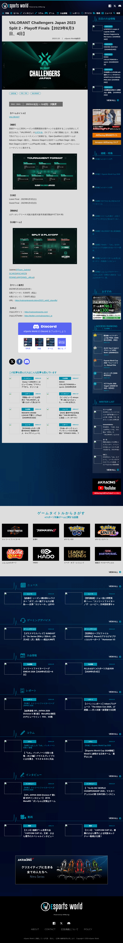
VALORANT (35, 93)
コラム (40, 13)
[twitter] (61, 923)
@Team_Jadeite (23, 270)
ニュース (108, 13)
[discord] (68, 923)
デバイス (88, 13)
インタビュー (28, 13)
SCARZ (12, 274)
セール (16, 13)
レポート (76, 13)
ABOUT (35, 929)
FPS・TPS (24, 93)
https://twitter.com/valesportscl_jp (38, 316)
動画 (98, 13)
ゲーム (51, 13)
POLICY (88, 929)
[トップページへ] (61, 909)
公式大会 (13, 93)
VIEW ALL (111, 100)
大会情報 (63, 13)
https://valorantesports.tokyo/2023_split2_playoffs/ (36, 300)
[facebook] (54, 923)
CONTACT (50, 929)
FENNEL (13, 277)
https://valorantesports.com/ (36, 312)
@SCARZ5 (21, 274)
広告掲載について (69, 929)
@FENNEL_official (26, 277)
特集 (7, 13)
